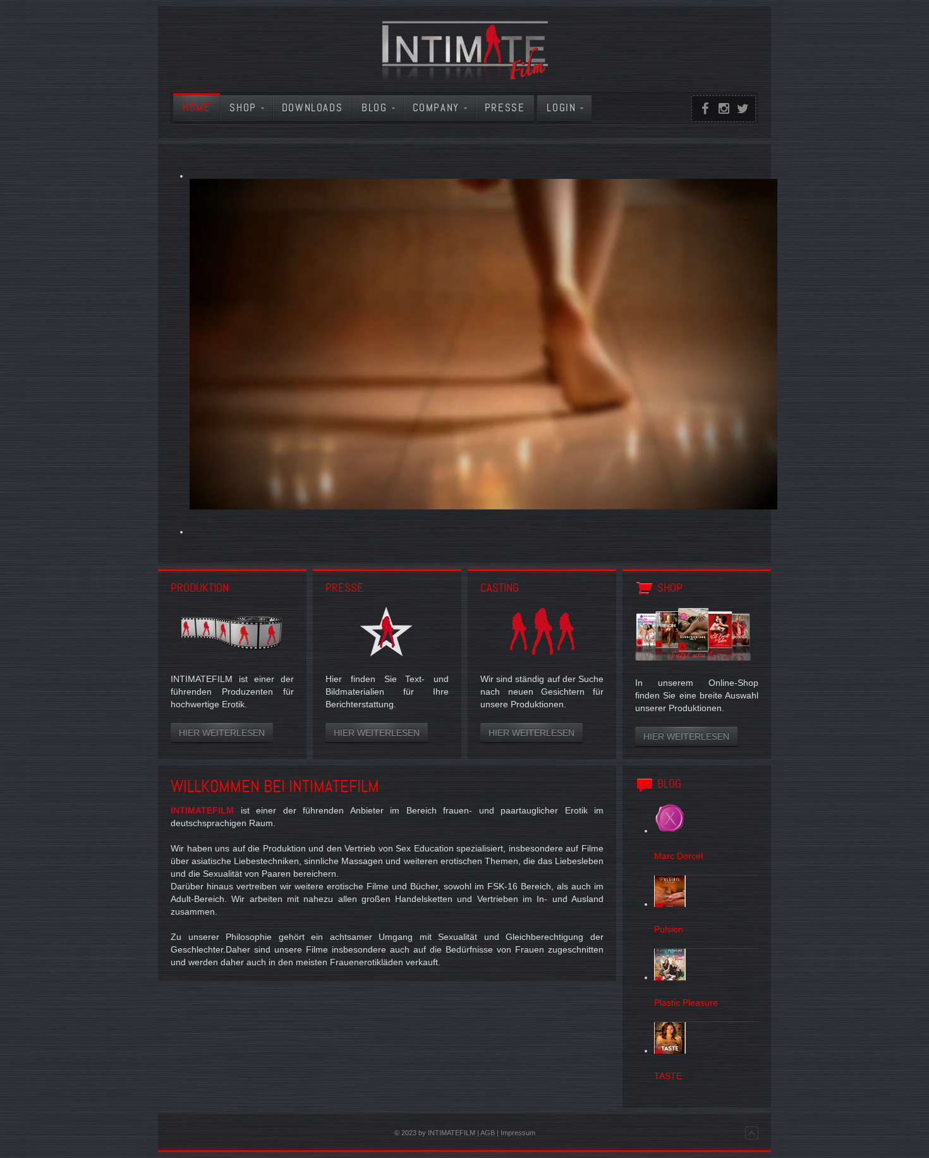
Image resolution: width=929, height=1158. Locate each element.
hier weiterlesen (222, 733)
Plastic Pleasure (686, 1002)
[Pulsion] (670, 904)
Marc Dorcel (678, 856)
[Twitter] (742, 108)
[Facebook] (704, 108)
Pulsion (668, 929)
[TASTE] (670, 1050)
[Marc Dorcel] (670, 831)
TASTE (668, 1076)
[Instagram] (723, 108)
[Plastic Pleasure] (670, 977)
